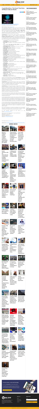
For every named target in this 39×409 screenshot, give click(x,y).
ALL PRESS (12, 4)
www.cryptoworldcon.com (8, 111)
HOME (3, 4)
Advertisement (19, 400)
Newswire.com (11, 120)
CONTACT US (18, 4)
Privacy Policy (19, 399)
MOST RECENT (7, 4)
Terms (18, 398)
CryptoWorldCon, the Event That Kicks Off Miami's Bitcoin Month (15, 122)
